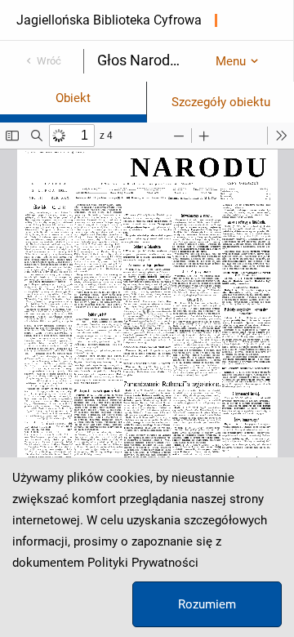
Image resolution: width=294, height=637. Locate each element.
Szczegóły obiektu (221, 102)
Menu (231, 61)
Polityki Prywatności (142, 562)
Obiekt (73, 98)
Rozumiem (207, 604)
